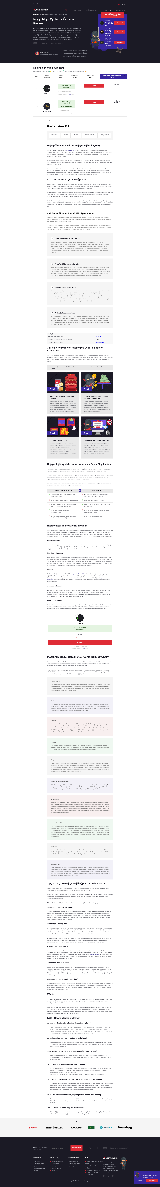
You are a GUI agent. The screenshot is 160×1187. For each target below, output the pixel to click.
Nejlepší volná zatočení (90, 76)
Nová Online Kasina (39, 1168)
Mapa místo (90, 1174)
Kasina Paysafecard (74, 1163)
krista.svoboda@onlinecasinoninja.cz (49, 54)
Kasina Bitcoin (73, 1167)
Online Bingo (55, 1165)
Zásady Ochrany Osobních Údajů (93, 1166)
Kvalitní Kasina (38, 1167)
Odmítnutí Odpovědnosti (93, 1170)
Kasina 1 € (37, 1170)
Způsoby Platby (120, 10)
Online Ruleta (55, 1167)
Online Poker (55, 1163)
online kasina (70, 150)
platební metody (94, 954)
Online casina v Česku (105, 135)
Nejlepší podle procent (74, 76)
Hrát (94, 85)
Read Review (80, 638)
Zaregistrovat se (76, 1148)
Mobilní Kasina (38, 1165)
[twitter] (109, 1176)
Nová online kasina (54, 135)
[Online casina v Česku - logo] (41, 10)
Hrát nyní (119, 23)
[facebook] (104, 1176)
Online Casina (37, 3)
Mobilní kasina (66, 135)
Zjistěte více (140, 1181)
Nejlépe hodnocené (47, 76)
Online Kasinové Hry (92, 10)
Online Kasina (38, 1161)
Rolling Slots (47, 111)
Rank (36, 76)
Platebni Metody (73, 1161)
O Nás (88, 1168)
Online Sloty (107, 10)
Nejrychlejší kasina (39, 1163)
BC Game (47, 94)
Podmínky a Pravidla (92, 1172)
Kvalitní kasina (76, 135)
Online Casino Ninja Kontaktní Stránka (94, 1162)
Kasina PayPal (73, 1165)
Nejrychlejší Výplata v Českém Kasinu (57, 14)
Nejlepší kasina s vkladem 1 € (89, 135)
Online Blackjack (56, 1168)
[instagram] (113, 1176)
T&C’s (69, 94)
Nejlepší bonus (61, 76)
